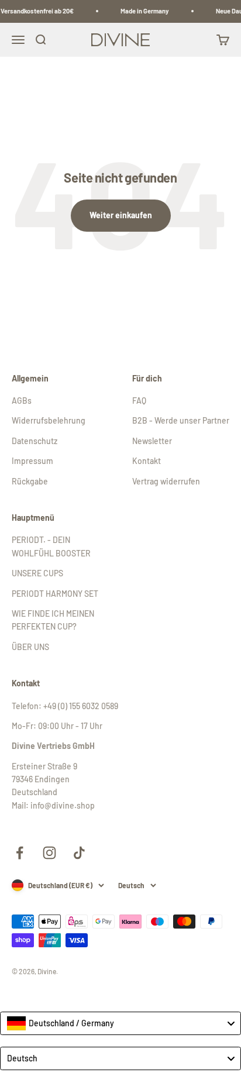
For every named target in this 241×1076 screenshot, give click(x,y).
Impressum (32, 461)
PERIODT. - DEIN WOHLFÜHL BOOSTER (51, 546)
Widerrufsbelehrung (48, 420)
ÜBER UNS (30, 647)
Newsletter (152, 441)
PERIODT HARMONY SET (55, 594)
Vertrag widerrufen (166, 481)
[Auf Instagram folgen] (49, 853)
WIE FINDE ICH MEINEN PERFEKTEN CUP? (53, 620)
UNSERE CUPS (37, 573)
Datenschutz (34, 441)
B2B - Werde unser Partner (180, 420)
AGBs (22, 400)
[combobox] (120, 1023)
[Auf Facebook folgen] (19, 853)
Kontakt (146, 461)
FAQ (139, 400)
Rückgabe (30, 481)
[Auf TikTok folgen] (79, 853)
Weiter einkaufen (120, 215)
